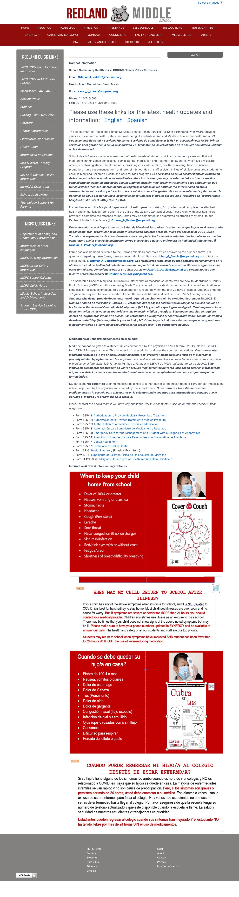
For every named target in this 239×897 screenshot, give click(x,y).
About (160, 853)
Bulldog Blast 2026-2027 (37, 115)
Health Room (29, 147)
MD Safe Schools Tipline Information (37, 176)
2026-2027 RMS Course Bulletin (37, 81)
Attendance (115, 27)
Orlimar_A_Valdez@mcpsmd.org (100, 77)
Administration (30, 99)
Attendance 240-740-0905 (39, 91)
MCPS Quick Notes (33, 285)
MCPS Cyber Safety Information (34, 267)
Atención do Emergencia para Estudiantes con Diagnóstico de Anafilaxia (140, 437)
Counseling (117, 34)
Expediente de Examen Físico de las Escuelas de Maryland (128, 454)
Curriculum (93, 861)
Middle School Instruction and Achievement (38, 295)
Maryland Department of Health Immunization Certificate (135, 459)
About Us (44, 27)
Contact (94, 34)
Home (25, 27)
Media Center (181, 34)
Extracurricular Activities (37, 139)
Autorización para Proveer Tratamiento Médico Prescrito (130, 419)
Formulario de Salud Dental (110, 446)
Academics (67, 27)
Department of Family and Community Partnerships (38, 236)
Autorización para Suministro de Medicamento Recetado (130, 428)
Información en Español (36, 154)
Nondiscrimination (168, 866)
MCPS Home (94, 848)
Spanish (137, 120)
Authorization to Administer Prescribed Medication (126, 424)
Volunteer (155, 42)
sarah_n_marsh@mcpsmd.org (98, 91)
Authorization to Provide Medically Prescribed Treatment (130, 415)
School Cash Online (34, 194)
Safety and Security (101, 42)
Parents (206, 34)
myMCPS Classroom (34, 186)
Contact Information (34, 131)
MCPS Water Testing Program (35, 165)
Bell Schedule (143, 27)
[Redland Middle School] (119, 14)
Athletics (91, 27)
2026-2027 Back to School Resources (39, 69)
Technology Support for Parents (37, 204)
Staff (160, 848)
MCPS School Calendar (36, 277)
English (114, 120)
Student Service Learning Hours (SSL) (38, 307)
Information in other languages (34, 247)
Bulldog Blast (173, 27)
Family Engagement (149, 34)
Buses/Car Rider (203, 27)
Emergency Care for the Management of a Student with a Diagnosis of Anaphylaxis (147, 433)
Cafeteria (26, 123)
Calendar (32, 34)
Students (132, 42)
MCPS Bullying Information (39, 257)
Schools (91, 870)
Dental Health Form (105, 441)
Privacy (161, 861)
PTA (75, 42)
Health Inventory (101, 450)
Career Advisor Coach (63, 34)
